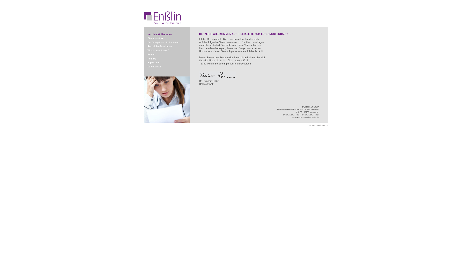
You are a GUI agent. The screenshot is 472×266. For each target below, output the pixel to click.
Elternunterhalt (155, 38)
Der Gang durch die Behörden (163, 42)
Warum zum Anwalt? (158, 50)
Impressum (153, 62)
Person (151, 54)
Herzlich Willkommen (160, 34)
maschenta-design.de (318, 125)
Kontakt (152, 58)
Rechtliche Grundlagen (160, 46)
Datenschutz (154, 66)
